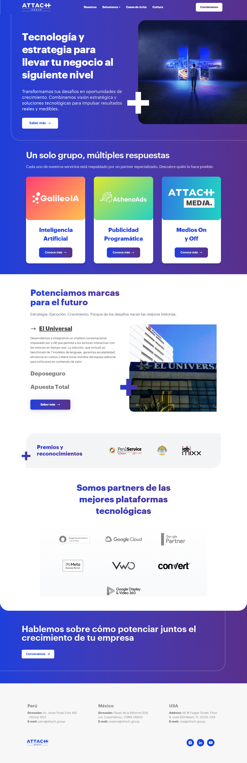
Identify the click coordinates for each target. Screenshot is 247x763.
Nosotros (90, 7)
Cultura (157, 7)
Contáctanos (209, 7)
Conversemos (38, 654)
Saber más (37, 123)
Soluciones (111, 7)
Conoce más (53, 252)
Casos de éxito (136, 7)
